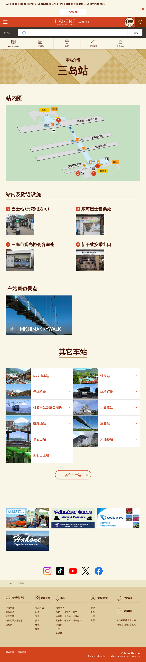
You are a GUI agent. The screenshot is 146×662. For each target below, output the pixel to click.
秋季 (93, 616)
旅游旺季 (10, 612)
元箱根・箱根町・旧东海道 (68, 620)
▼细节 (135, 33)
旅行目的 (45, 597)
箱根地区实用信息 (14, 620)
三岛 (58, 629)
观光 (37, 616)
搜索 (140, 22)
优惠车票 (128, 598)
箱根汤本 (60, 607)
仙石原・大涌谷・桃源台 (67, 616)
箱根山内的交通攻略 (126, 624)
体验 (37, 624)
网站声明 (10, 652)
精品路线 (39, 607)
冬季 (93, 620)
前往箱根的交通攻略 (126, 620)
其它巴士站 (73, 475)
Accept (73, 11)
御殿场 (59, 633)
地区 (63, 597)
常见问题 (10, 616)
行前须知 (10, 607)
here (102, 3)
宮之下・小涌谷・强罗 (66, 612)
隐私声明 (22, 652)
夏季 (93, 612)
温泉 (37, 612)
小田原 (59, 624)
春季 (93, 607)
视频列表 (10, 624)
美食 (37, 620)
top (10, 583)
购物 (37, 629)
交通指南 (128, 610)
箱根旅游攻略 (18, 597)
